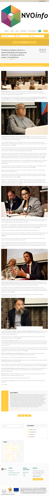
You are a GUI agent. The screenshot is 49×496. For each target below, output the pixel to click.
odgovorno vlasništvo (9, 454)
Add (47, 1)
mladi (5, 452)
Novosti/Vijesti (6, 87)
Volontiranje (31, 436)
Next (28, 415)
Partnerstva (31, 434)
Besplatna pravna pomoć (9, 446)
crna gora (6, 448)
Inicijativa (6, 450)
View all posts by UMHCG (15, 408)
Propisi (24, 475)
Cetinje (18, 446)
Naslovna (3, 64)
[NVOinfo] (24, 16)
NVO (9, 452)
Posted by (13, 59)
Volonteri (6, 459)
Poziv (14, 456)
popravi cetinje (7, 456)
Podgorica (18, 454)
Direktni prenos (13, 448)
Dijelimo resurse (32, 429)
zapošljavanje (13, 459)
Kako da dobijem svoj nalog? (13, 472)
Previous (21, 415)
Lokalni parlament (14, 450)
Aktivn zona (14, 444)
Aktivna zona (7, 444)
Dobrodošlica (10, 470)
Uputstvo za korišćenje (12, 474)
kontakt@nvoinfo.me (37, 476)
